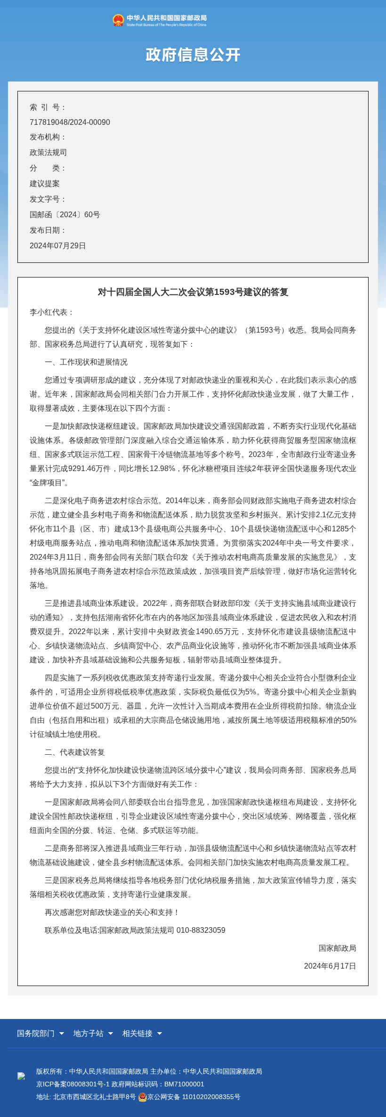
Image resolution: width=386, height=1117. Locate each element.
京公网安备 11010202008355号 (194, 1097)
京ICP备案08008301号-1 (73, 1084)
